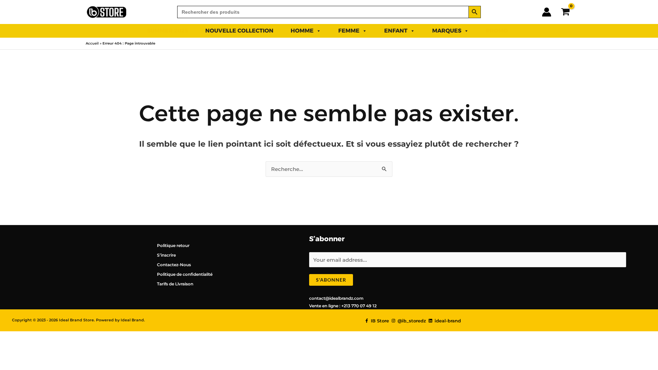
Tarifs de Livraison (175, 283)
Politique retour (173, 245)
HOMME (302, 30)
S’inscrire (166, 255)
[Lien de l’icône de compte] (546, 12)
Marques (446, 30)
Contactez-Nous (174, 264)
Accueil (92, 43)
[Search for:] (322, 12)
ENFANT (395, 30)
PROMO (497, 30)
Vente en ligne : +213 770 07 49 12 (343, 305)
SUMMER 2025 (167, 30)
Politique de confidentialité (184, 274)
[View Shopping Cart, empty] (565, 12)
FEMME (349, 30)
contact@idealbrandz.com (336, 298)
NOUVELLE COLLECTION (239, 30)
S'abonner (331, 280)
